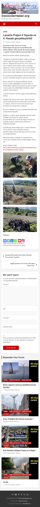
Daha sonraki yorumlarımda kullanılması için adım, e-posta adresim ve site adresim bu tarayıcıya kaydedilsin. (19, 340)
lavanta (21, 243)
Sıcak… (6, 482)
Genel (5, 32)
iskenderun (14, 243)
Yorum (6, 284)
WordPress (26, 504)
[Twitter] (8, 239)
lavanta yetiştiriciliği (9, 245)
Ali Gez (18, 42)
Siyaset (6, 414)
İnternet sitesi (7, 327)
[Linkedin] (11, 239)
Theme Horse (22, 501)
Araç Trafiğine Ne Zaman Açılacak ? (18, 419)
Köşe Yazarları (14, 380)
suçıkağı (22, 245)
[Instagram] (23, 239)
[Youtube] (19, 239)
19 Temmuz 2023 (9, 42)
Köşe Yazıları (26, 380)
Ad (4, 309)
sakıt (17, 245)
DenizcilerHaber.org (15, 16)
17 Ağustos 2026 (8, 390)
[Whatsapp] (15, 239)
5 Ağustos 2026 (8, 421)
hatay (9, 243)
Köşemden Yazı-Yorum (13, 357)
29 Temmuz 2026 (9, 453)
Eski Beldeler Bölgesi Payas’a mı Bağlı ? (19, 450)
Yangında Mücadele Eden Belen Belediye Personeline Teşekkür (18, 256)
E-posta (6, 318)
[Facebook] (4, 239)
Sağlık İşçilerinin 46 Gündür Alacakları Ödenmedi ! (22, 265)
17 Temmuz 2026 (9, 485)
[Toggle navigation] (4, 24)
